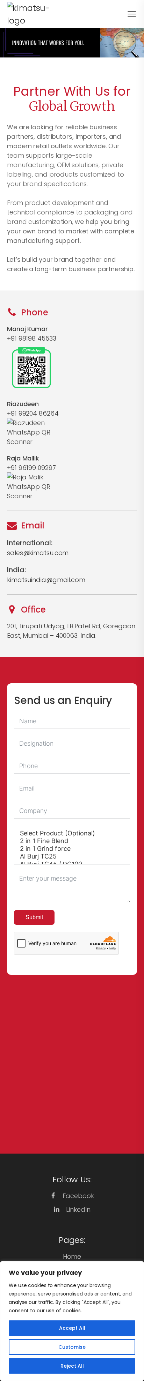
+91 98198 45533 (31, 338)
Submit (34, 917)
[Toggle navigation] (127, 14)
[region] (72, 1321)
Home (72, 1256)
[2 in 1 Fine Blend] (72, 841)
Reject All (72, 1365)
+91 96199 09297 (31, 467)
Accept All (72, 1328)
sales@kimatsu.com (38, 552)
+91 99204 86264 (33, 413)
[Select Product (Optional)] (72, 833)
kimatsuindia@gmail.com (46, 579)
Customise (72, 1347)
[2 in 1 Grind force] (72, 849)
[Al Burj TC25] (72, 856)
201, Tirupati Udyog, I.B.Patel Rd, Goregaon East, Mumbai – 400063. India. (71, 631)
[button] (72, 1196)
